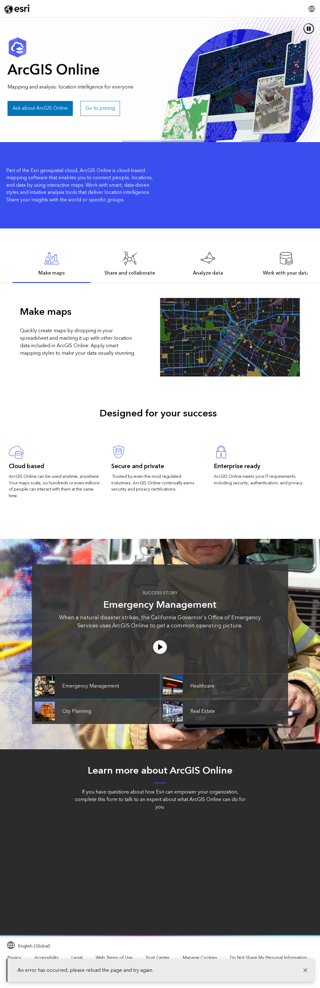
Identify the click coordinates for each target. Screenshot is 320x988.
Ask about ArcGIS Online (40, 108)
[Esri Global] (17, 9)
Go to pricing (100, 108)
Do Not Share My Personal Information (268, 958)
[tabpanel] (160, 337)
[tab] (51, 263)
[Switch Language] (311, 8)
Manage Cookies (200, 958)
